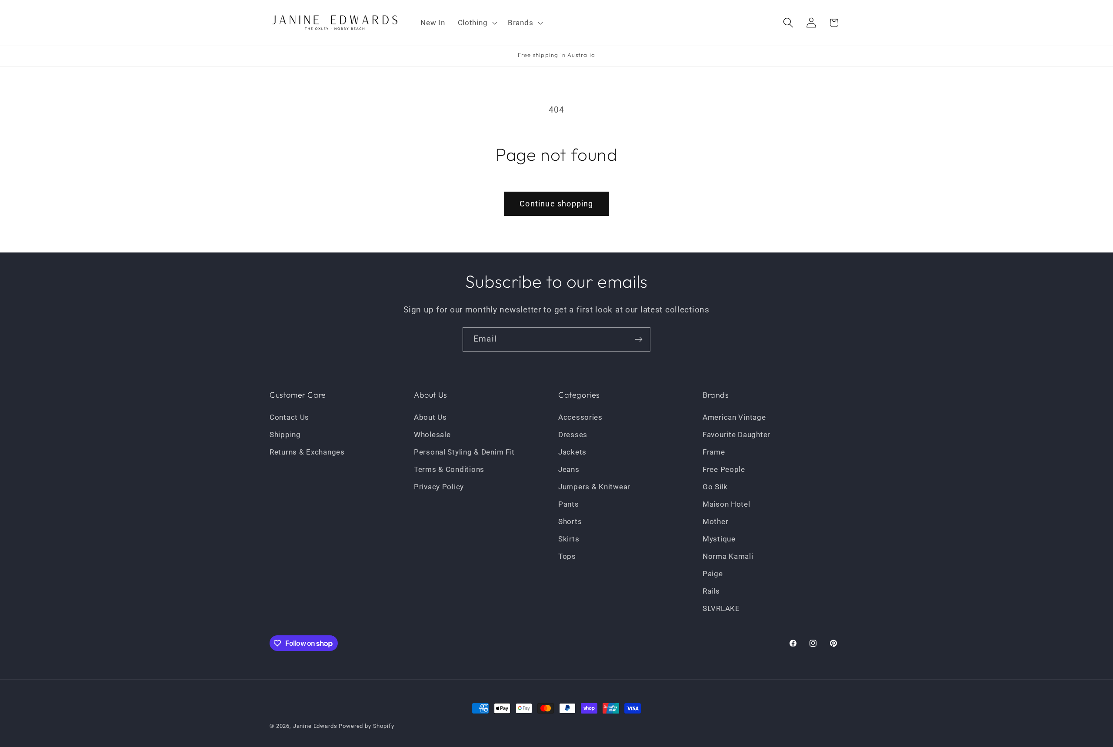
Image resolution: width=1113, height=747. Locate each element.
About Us (430, 417)
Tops (567, 556)
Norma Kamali (728, 556)
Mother (715, 521)
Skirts (568, 539)
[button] (476, 23)
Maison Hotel (726, 504)
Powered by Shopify (366, 726)
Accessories (580, 417)
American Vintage (734, 417)
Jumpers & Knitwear (594, 486)
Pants (568, 504)
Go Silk (715, 486)
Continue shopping (556, 203)
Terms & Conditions (449, 469)
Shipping (285, 434)
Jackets (572, 452)
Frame (714, 452)
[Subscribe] (638, 339)
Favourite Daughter (736, 434)
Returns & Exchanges (307, 452)
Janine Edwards (315, 726)
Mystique (719, 539)
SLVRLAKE (721, 608)
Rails (711, 591)
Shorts (570, 521)
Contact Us (289, 417)
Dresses (572, 434)
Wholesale (432, 434)
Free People (724, 469)
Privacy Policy (439, 486)
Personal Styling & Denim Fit (464, 452)
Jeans (569, 469)
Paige (713, 573)
